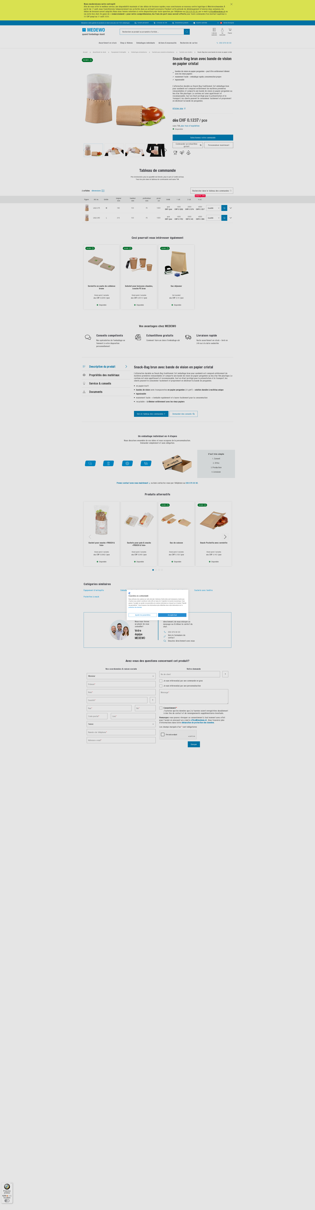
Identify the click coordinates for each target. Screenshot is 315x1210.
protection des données (135, 607)
